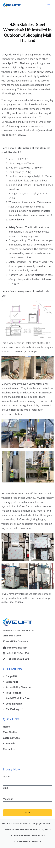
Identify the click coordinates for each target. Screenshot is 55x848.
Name (6, 776)
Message (8, 799)
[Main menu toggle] (48, 5)
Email (6, 787)
